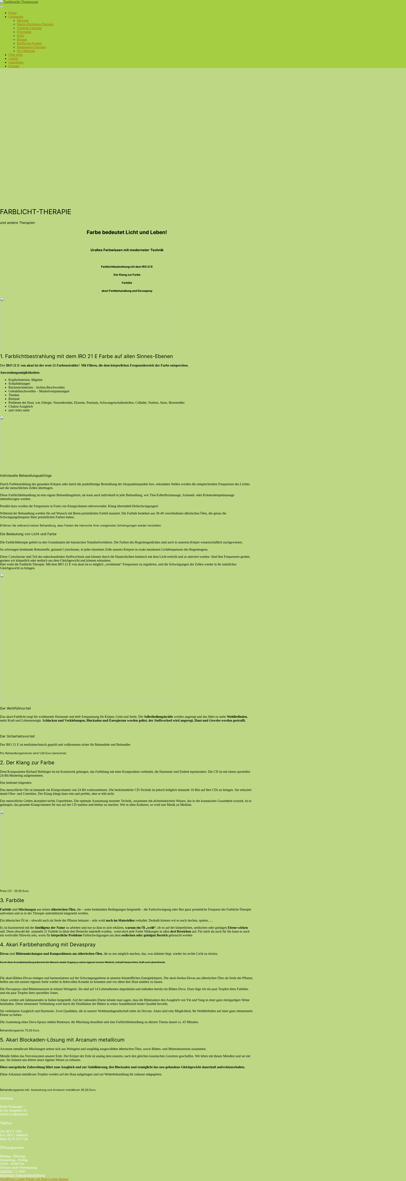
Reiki (20, 35)
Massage (23, 20)
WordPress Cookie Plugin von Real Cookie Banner (34, 1179)
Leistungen (15, 16)
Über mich (15, 55)
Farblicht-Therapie (29, 28)
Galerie (13, 58)
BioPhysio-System (29, 43)
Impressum (7, 1175)
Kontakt (13, 66)
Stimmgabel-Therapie (31, 47)
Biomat (22, 39)
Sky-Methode (26, 51)
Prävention (24, 32)
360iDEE (6, 1171)
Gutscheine (15, 62)
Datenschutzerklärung (30, 1175)
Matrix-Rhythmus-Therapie (35, 24)
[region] (203, 137)
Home (12, 13)
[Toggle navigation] (1, 6)
